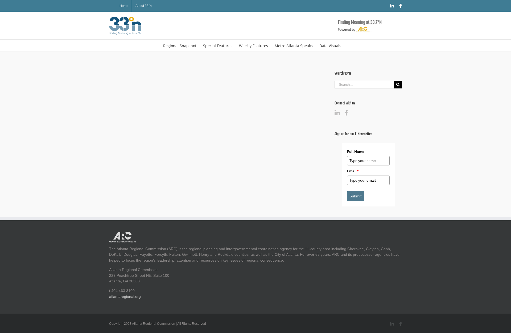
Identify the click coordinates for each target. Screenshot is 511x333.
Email (353, 171)
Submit (356, 196)
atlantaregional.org (125, 296)
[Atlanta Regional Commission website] (122, 234)
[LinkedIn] (337, 113)
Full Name (355, 151)
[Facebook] (346, 113)
